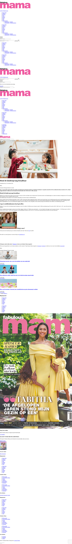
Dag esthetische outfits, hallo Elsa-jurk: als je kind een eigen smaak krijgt (17, 275)
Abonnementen (5, 20)
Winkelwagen (4, 133)
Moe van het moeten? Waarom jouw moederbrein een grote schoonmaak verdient (19, 289)
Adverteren (4, 480)
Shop (3, 19)
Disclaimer (4, 482)
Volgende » (5, 293)
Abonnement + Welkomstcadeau (10, 22)
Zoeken (1, 36)
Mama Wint (4, 12)
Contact (3, 479)
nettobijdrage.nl (22, 234)
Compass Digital (17, 540)
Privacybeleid (4, 481)
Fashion (3, 16)
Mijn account (4, 476)
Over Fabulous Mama (6, 477)
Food (3, 18)
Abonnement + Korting (8, 21)
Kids (3, 15)
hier (29, 230)
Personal (3, 14)
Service (3, 478)
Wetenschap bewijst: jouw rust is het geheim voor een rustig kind (15, 261)
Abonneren (4, 124)
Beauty (3, 17)
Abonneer (14, 244)
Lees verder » (2, 264)
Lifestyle (3, 13)
